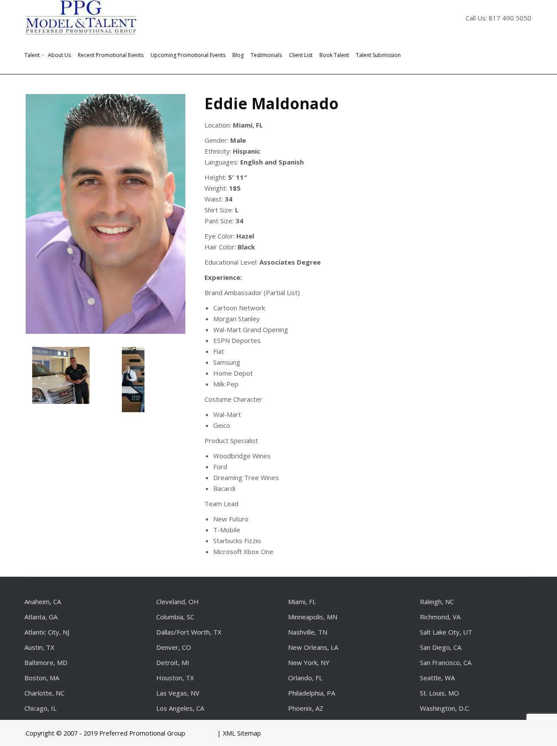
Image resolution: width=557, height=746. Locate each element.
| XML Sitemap (239, 733)
